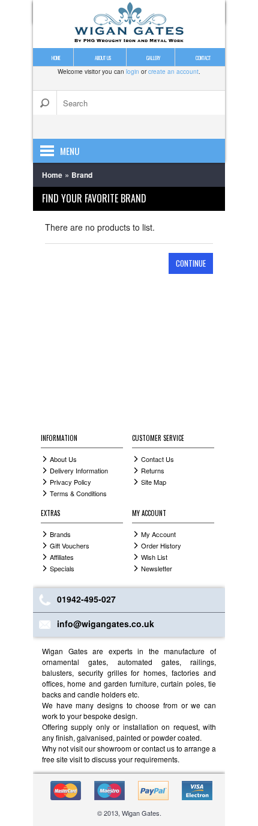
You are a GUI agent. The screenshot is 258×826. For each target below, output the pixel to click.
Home (52, 174)
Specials (62, 568)
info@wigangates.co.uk (105, 624)
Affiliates (62, 557)
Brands (60, 534)
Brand (81, 174)
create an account (173, 71)
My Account (158, 534)
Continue (191, 263)
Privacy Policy (70, 482)
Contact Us (157, 459)
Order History (161, 545)
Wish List (154, 557)
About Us (63, 459)
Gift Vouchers (69, 545)
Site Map (153, 482)
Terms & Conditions (78, 493)
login (132, 71)
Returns (152, 470)
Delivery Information (79, 470)
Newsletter (156, 568)
